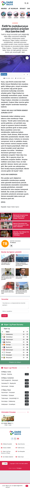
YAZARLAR (14, 8)
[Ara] (25, 3)
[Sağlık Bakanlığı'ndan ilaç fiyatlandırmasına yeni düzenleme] (22, 285)
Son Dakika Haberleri (8, 456)
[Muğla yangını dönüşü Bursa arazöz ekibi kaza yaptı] (7, 285)
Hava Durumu (21, 444)
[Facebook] (12, 438)
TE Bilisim (13, 242)
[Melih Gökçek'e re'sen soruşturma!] (22, 272)
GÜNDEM (15, 23)
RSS (5, 463)
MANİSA (4, 8)
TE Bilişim (19, 468)
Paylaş (4, 74)
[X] (15, 438)
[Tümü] (28, 412)
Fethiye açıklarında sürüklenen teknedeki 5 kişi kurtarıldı (22, 264)
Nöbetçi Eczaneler (7, 444)
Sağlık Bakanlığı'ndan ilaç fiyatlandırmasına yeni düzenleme (21, 292)
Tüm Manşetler (21, 451)
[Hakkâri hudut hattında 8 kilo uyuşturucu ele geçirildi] (7, 272)
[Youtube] (18, 438)
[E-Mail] (11, 246)
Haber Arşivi (21, 456)
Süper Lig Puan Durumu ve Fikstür (6, 452)
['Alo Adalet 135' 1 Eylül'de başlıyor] (7, 258)
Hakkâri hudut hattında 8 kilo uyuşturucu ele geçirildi (7, 278)
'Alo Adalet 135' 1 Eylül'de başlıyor (5, 263)
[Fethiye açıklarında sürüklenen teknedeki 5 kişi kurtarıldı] (22, 258)
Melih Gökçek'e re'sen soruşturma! (21, 277)
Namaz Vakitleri (7, 447)
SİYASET (23, 8)
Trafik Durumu (20, 447)
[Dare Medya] (7, 3)
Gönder (4, 315)
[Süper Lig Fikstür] (28, 368)
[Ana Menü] (27, 3)
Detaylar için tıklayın (15, 362)
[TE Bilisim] (5, 243)
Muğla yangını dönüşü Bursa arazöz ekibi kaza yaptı (7, 292)
